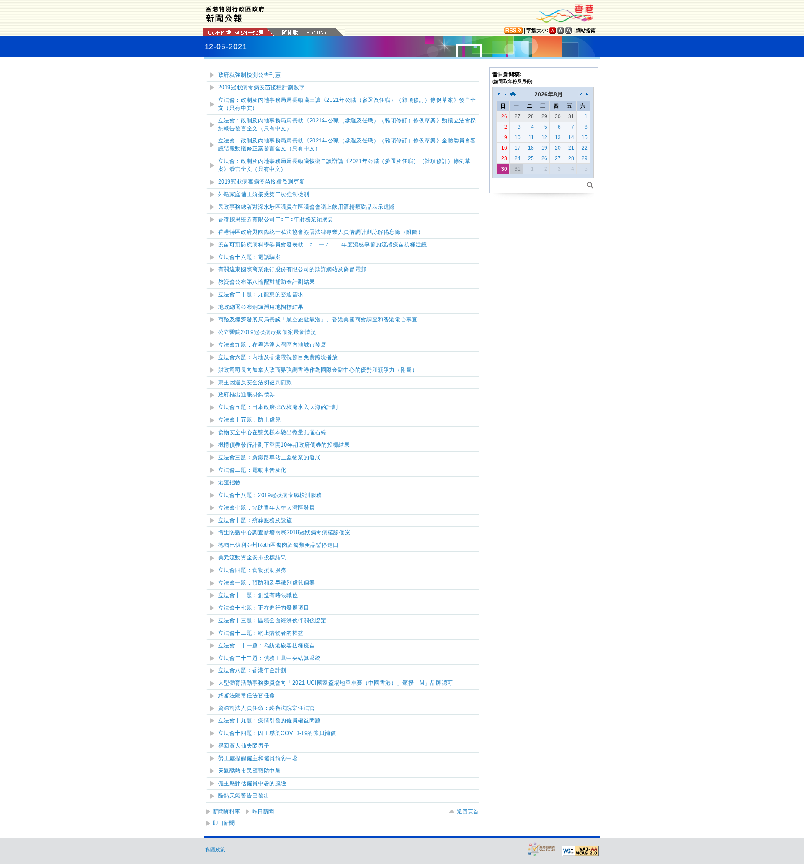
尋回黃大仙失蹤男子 (244, 746)
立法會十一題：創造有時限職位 (258, 595)
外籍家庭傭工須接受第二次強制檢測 (263, 194)
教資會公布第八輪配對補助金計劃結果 (266, 282)
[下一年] (587, 94)
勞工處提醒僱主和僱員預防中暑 (258, 758)
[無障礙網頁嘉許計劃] (541, 849)
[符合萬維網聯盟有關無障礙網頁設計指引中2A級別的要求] (580, 851)
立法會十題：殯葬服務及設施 (255, 520)
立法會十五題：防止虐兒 (249, 420)
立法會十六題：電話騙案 (249, 257)
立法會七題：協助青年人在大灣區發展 (266, 508)
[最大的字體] (568, 30)
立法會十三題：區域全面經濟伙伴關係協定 (272, 620)
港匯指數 (229, 483)
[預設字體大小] (552, 30)
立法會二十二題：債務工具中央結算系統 (269, 658)
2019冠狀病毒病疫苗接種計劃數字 (261, 88)
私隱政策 (215, 850)
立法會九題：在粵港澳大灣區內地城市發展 (272, 345)
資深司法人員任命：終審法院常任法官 (266, 708)
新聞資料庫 (226, 811)
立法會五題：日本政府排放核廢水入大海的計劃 (278, 407)
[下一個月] (581, 94)
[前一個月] (505, 94)
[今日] (513, 94)
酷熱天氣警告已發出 (244, 796)
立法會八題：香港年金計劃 (252, 670)
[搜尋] (590, 185)
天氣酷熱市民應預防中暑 (249, 771)
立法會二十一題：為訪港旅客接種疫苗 (266, 646)
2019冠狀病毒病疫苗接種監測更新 (261, 182)
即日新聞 (223, 823)
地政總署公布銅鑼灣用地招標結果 (261, 307)
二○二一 (322, 245)
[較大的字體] (560, 30)
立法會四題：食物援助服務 (252, 570)
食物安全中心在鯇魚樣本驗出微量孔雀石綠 (272, 432)
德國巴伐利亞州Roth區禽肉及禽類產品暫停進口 (278, 545)
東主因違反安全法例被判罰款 (255, 382)
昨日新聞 (263, 811)
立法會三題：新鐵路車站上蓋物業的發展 (269, 457)
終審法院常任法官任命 (246, 695)
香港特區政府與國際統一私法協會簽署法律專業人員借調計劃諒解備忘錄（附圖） (321, 232)
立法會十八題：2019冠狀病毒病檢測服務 (270, 495)
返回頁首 (468, 811)
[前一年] (499, 94)
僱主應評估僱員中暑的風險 (252, 783)
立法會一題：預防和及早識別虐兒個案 (266, 583)
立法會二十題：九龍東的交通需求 (261, 294)
